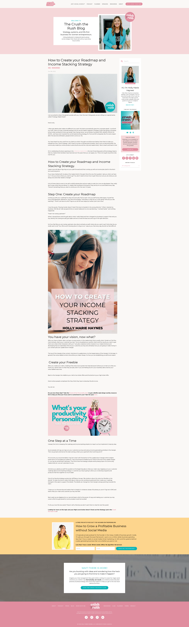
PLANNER (97, 4)
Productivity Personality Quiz (78, 393)
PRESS (67, 605)
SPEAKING (105, 4)
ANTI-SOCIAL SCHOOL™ (78, 4)
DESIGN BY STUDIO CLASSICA (104, 624)
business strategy (56, 67)
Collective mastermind (80, 151)
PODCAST (90, 4)
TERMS (127, 605)
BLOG (72, 605)
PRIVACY (133, 605)
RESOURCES (113, 4)
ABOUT (121, 4)
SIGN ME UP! (130, 149)
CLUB (113, 605)
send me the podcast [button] (126, 548)
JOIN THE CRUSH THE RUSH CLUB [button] (94, 587)
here (95, 394)
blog (49, 67)
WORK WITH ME (80, 605)
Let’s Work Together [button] (134, 4)
